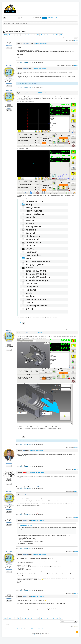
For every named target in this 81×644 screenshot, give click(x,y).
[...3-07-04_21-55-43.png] (46, 125)
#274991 (76, 551)
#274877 (76, 469)
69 (53, 34)
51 (31, 34)
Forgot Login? (51, 17)
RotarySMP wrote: (26, 525)
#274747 (76, 65)
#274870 (76, 447)
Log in (44, 17)
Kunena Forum (43, 635)
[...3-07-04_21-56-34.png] (46, 172)
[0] (45, 600)
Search (17, 23)
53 (38, 34)
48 (22, 34)
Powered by (37, 635)
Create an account (28, 62)
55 (44, 34)
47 (19, 34)
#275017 (76, 593)
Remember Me (37, 17)
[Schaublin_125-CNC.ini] (21, 323)
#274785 (76, 90)
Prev (10, 34)
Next (57, 34)
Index (5, 23)
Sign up (57, 17)
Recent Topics (11, 23)
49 (25, 34)
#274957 (76, 491)
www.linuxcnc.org (24, 23)
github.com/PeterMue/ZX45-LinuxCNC (26, 606)
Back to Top (75, 641)
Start (5, 34)
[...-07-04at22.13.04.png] (42, 257)
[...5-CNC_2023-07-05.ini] (21, 436)
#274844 (76, 329)
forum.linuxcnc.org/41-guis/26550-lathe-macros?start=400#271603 (32, 479)
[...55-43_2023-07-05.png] (46, 360)
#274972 (76, 517)
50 (28, 34)
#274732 (76, 40)
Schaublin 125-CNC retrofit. (40, 43)
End (61, 34)
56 (47, 34)
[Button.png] (45, 404)
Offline (9, 42)
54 (41, 34)
